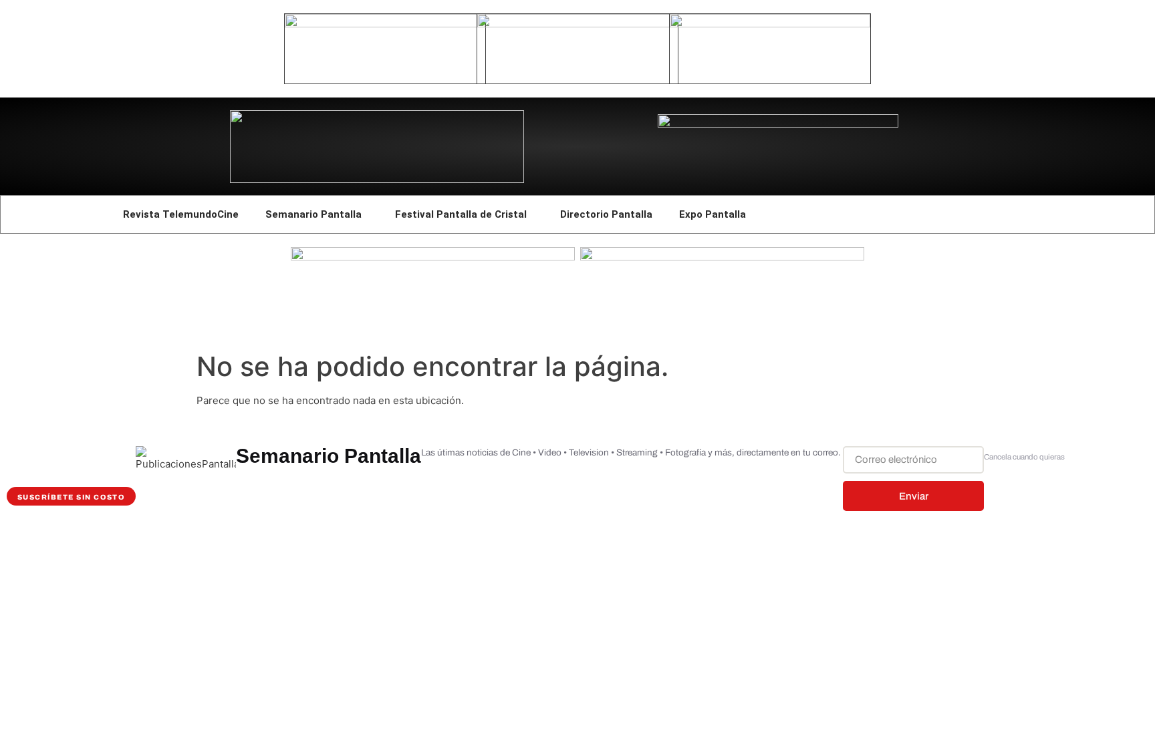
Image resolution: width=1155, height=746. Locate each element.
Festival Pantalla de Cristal (461, 214)
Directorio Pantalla (606, 214)
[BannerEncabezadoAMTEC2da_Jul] (385, 23)
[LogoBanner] (778, 124)
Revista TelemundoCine (181, 214)
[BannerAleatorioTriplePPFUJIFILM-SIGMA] (433, 256)
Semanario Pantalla (313, 214)
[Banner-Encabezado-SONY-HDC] (577, 23)
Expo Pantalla (712, 214)
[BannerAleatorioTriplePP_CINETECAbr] (722, 256)
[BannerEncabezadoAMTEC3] (770, 23)
